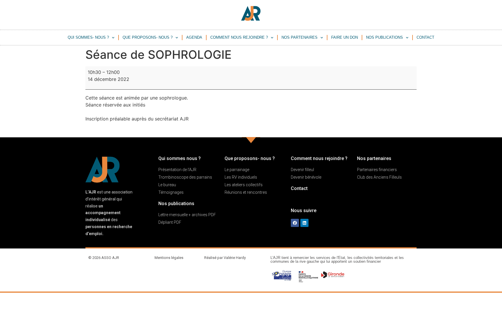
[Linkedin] (304, 223)
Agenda (194, 37)
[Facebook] (295, 223)
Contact (425, 37)
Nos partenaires (300, 37)
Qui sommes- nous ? (88, 37)
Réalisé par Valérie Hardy (225, 257)
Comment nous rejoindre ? (239, 37)
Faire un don (344, 37)
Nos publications (384, 37)
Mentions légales (169, 257)
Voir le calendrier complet (388, 130)
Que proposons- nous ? (148, 37)
